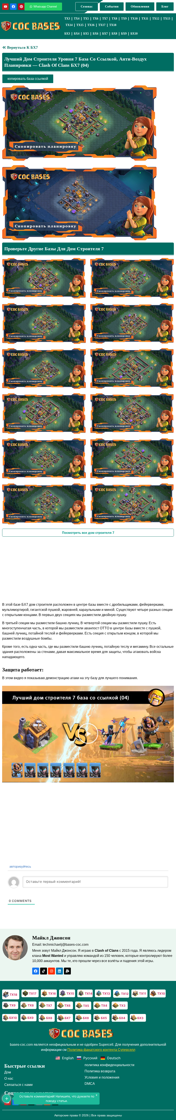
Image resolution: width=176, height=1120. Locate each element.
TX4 (76, 18)
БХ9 (124, 33)
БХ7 (105, 33)
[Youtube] (5, 6)
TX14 (69, 25)
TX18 (112, 25)
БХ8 (114, 33)
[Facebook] (13, 6)
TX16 (90, 25)
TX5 (86, 18)
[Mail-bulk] (67, 971)
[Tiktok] (43, 971)
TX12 (155, 18)
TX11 (144, 18)
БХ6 (95, 33)
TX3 (67, 18)
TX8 (114, 18)
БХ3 (67, 33)
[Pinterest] (21, 6)
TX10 (134, 18)
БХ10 (134, 33)
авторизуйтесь (20, 866)
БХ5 (86, 33)
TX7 (105, 18)
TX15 (79, 25)
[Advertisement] (88, 569)
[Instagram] (51, 971)
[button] (88, 734)
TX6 (95, 18)
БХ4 (76, 33)
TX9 (124, 18)
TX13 (166, 18)
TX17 (101, 25)
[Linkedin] (59, 971)
